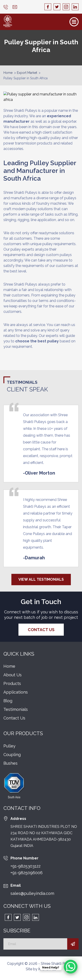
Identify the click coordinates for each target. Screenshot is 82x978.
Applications (15, 692)
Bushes (10, 763)
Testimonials (15, 709)
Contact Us (41, 629)
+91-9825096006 (26, 872)
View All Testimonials (41, 579)
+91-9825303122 (25, 866)
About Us (12, 674)
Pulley (9, 746)
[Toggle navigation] (74, 21)
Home (8, 73)
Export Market (27, 73)
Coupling (12, 754)
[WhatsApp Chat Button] (70, 966)
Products (12, 683)
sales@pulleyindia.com (32, 893)
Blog (7, 700)
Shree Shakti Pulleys (57, 963)
